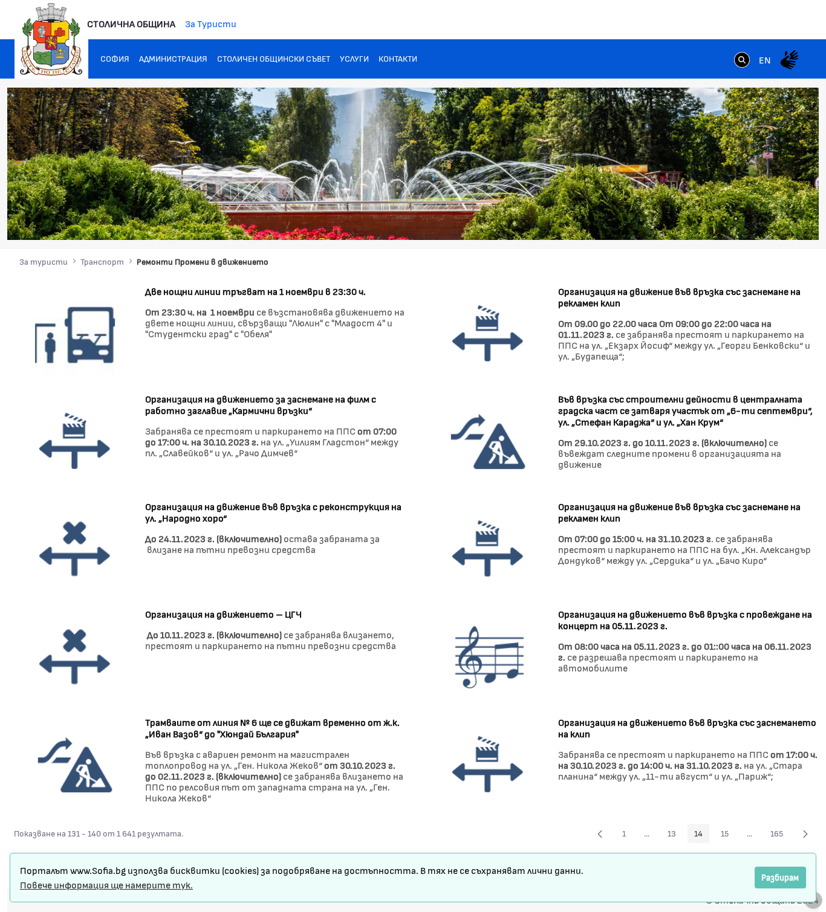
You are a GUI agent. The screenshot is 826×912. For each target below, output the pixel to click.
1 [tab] (700, 219)
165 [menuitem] (780, 835)
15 (728, 835)
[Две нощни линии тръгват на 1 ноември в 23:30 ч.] (75, 332)
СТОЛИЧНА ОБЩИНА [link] (131, 23)
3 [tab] (724, 219)
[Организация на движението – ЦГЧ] (75, 656)
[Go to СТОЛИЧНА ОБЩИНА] (51, 39)
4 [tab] (736, 219)
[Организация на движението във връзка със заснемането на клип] (488, 763)
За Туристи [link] (210, 23)
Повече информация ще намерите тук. (106, 884)
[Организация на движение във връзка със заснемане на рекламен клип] (488, 332)
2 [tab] (712, 219)
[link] (742, 61)
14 (701, 835)
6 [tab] (760, 219)
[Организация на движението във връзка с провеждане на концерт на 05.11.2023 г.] (488, 656)
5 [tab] (748, 219)
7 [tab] (772, 219)
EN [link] (765, 59)
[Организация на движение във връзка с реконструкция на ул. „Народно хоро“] (75, 548)
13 (675, 835)
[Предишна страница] (600, 833)
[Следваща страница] (805, 833)
